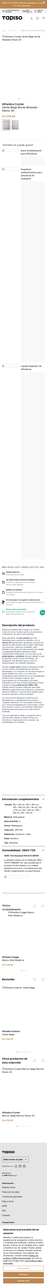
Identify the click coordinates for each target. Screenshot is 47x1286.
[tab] (21, 970)
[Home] (5, 30)
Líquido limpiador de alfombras (31, 368)
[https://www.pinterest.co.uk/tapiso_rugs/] (24, 1166)
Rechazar (23, 1274)
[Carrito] (37, 18)
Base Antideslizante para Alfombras (31, 152)
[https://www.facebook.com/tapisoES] (15, 1166)
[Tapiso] (12, 18)
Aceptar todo (23, 1281)
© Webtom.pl (9, 1175)
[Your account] (31, 18)
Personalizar (23, 1268)
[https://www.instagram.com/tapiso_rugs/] (20, 1166)
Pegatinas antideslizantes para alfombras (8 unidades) (31, 174)
